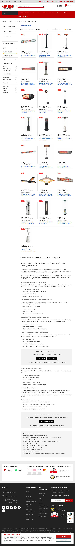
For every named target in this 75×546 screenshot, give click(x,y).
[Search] (43, 6)
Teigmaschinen (42, 511)
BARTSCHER (6, 86)
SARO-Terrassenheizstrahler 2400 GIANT (28, 111)
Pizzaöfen (41, 503)
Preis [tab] (5, 48)
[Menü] (73, 512)
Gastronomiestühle (43, 506)
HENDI (5, 88)
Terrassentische (52, 358)
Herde (40, 498)
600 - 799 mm (7, 68)
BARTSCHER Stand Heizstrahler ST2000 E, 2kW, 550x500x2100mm (65, 57)
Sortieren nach (30, 29)
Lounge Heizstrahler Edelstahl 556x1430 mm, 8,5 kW (27, 222)
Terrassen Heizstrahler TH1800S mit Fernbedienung (46, 167)
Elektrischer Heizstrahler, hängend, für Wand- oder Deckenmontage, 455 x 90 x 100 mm (65, 196)
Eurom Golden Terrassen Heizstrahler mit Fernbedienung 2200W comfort (28, 84)
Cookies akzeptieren (64, 537)
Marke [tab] (5, 83)
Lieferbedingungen (31, 501)
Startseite (5, 21)
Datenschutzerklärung (9, 542)
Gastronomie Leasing (29, 516)
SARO (4, 90)
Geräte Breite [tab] (7, 63)
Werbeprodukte (42, 516)
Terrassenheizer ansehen (46, 421)
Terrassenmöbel (20, 21)
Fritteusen (41, 501)
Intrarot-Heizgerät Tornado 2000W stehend (46, 222)
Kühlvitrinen (42, 493)
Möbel (11, 21)
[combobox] (29, 6)
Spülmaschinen (42, 495)
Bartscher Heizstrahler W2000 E (28, 56)
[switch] (70, 521)
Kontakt (28, 494)
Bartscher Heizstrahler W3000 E (28, 167)
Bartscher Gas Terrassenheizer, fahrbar (65, 139)
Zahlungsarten (30, 499)
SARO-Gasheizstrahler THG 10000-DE (64, 111)
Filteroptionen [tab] (9, 43)
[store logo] (8, 7)
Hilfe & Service (29, 519)
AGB (27, 506)
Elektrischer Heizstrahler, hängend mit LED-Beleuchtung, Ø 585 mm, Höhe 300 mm (45, 196)
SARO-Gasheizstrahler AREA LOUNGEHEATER (46, 139)
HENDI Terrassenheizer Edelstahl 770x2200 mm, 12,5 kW (65, 222)
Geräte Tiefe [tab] (7, 74)
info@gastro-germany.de (11, 496)
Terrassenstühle (41, 358)
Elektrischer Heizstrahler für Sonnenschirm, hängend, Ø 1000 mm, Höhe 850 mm (28, 195)
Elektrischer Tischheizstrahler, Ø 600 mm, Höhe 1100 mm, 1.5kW (46, 84)
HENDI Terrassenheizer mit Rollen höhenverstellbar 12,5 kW (28, 251)
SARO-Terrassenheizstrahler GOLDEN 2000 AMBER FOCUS (65, 83)
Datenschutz (29, 509)
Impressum (29, 504)
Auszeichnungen (30, 512)
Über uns (28, 496)
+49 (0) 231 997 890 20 (10, 492)
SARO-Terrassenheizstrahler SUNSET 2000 (46, 111)
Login (27, 491)
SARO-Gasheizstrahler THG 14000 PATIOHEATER (27, 139)
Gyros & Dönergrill (43, 508)
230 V (4, 59)
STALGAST (5, 92)
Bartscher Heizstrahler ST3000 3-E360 (44, 56)
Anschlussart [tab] (7, 56)
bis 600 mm (6, 66)
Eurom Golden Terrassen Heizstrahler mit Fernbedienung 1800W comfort (64, 168)
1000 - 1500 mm (7, 70)
